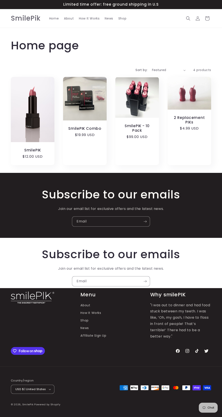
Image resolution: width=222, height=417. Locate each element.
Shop (84, 320)
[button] (188, 18)
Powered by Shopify (47, 404)
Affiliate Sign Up (93, 335)
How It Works (90, 313)
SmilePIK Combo (84, 128)
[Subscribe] (145, 221)
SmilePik (28, 404)
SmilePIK (32, 150)
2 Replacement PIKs (189, 120)
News (84, 328)
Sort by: (141, 70)
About (85, 305)
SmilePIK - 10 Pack (137, 128)
